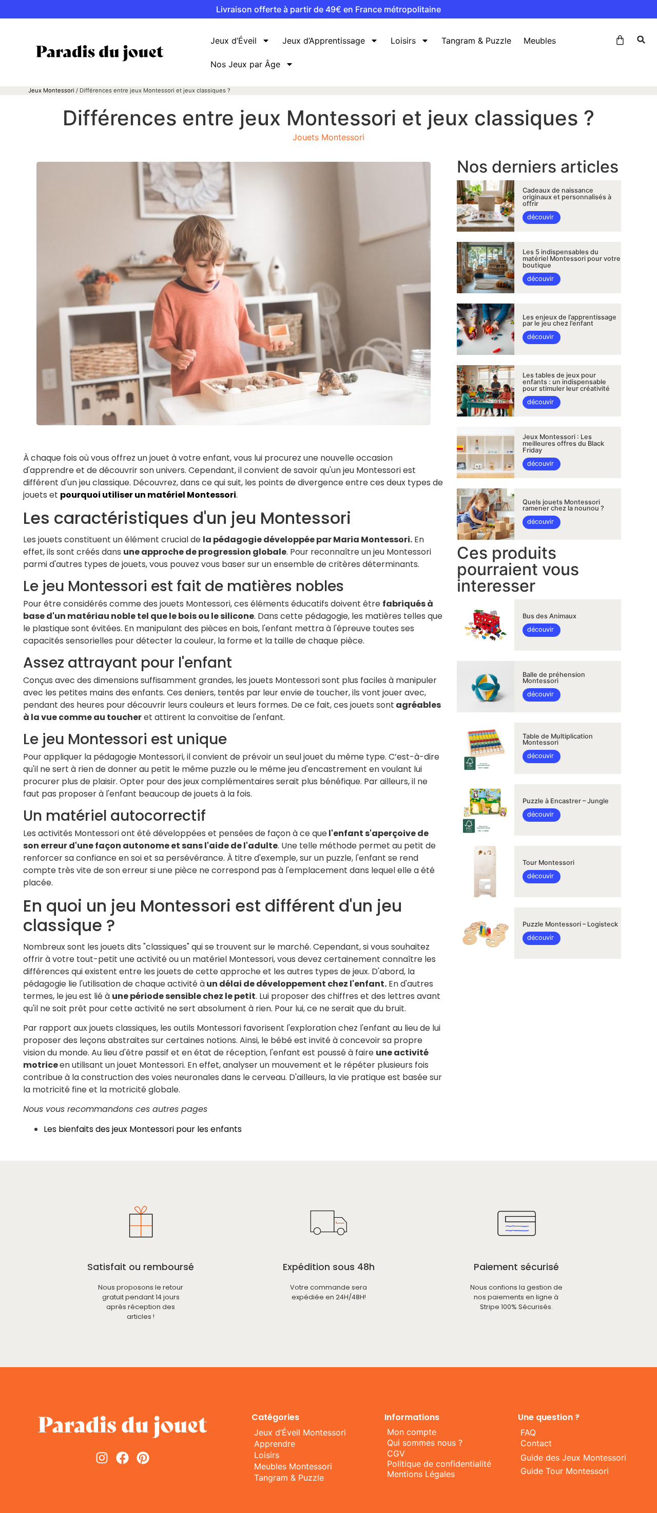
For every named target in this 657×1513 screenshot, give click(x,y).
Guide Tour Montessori (564, 1471)
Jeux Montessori (51, 90)
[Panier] (620, 40)
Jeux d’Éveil (233, 40)
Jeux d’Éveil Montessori (300, 1432)
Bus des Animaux (549, 616)
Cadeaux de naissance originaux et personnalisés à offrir (567, 196)
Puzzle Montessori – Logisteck (570, 924)
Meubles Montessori (293, 1466)
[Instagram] (102, 1458)
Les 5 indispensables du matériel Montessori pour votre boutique (572, 258)
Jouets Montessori (328, 137)
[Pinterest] (143, 1458)
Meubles (540, 40)
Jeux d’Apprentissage (323, 40)
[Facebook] (122, 1458)
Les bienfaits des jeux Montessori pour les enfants (143, 1129)
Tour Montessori (548, 862)
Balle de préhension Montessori (554, 678)
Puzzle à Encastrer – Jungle (566, 801)
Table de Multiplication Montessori (558, 739)
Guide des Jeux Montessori (573, 1457)
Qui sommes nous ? (424, 1443)
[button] (641, 39)
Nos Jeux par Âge (245, 64)
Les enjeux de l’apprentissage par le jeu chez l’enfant (569, 320)
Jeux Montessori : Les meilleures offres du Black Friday (563, 443)
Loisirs (403, 40)
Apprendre (274, 1444)
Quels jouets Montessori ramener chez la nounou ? (563, 505)
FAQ (528, 1432)
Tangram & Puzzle (476, 40)
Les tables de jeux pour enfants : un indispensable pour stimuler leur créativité (566, 381)
